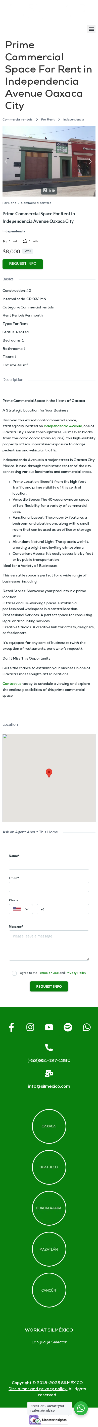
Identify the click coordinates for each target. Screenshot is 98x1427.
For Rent (48, 120)
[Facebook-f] (11, 1027)
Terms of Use (48, 973)
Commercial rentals (18, 120)
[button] (91, 29)
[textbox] (21, 909)
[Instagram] (30, 1027)
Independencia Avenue (63, 426)
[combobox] (21, 909)
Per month (34, 316)
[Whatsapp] (86, 1027)
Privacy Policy (76, 973)
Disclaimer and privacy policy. (38, 1389)
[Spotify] (68, 1027)
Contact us (12, 684)
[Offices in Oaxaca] (49, 1126)
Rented (22, 332)
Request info (22, 264)
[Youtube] (49, 1027)
